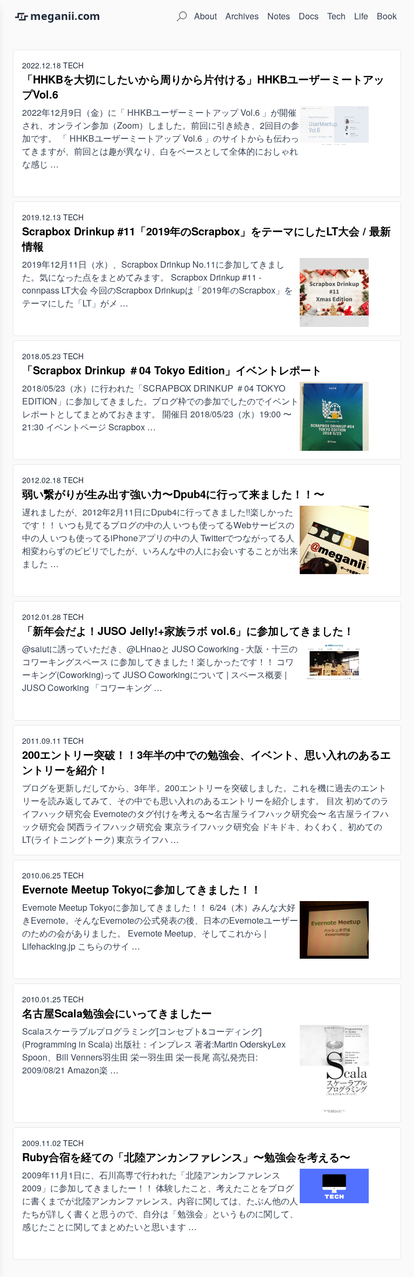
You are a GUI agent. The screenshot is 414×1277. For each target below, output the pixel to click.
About (205, 16)
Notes (278, 16)
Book (387, 16)
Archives (242, 16)
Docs (309, 16)
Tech (336, 16)
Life (361, 16)
